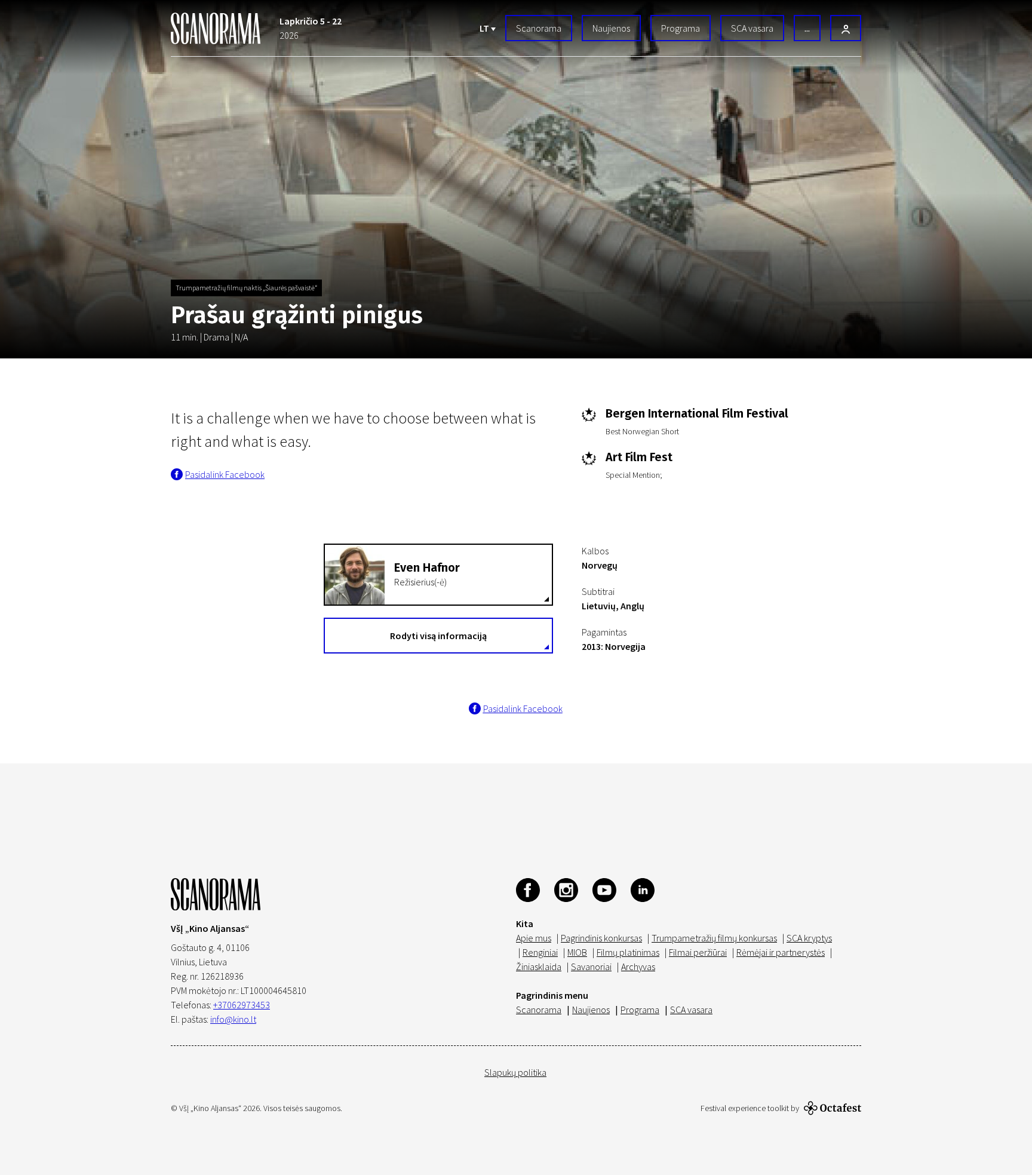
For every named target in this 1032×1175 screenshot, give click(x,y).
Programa (680, 28)
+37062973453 (241, 1005)
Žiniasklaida (538, 966)
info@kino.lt (233, 1019)
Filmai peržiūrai (698, 952)
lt (485, 28)
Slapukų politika (515, 1072)
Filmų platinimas (628, 952)
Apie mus (533, 938)
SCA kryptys (809, 938)
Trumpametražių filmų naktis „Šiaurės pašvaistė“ (246, 287)
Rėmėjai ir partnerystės (780, 952)
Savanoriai (591, 966)
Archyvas (638, 966)
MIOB (577, 952)
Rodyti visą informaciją (438, 636)
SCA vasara (752, 28)
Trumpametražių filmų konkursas (714, 938)
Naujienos (611, 28)
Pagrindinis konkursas (601, 938)
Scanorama (538, 28)
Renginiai (540, 952)
